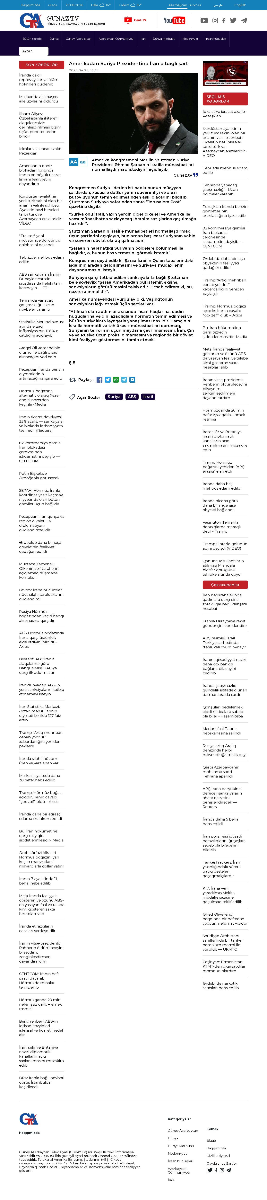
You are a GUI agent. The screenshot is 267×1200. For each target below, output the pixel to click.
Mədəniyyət (190, 38)
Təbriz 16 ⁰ (130, 5)
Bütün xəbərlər (32, 38)
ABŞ (132, 396)
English (240, 5)
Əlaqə (52, 5)
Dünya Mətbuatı (181, 1146)
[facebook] (224, 20)
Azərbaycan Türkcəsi (185, 5)
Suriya (114, 396)
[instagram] (215, 20)
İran (143, 38)
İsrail (148, 396)
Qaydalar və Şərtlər (222, 1163)
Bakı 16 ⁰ (101, 5)
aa (83, 162)
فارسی (218, 5)
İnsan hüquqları (215, 38)
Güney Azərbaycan (78, 38)
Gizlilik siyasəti (218, 1156)
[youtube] (174, 20)
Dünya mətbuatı (164, 38)
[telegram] (244, 20)
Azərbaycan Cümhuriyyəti (116, 38)
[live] (135, 20)
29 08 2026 (74, 5)
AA (73, 162)
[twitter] (233, 20)
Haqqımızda (30, 5)
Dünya (54, 38)
